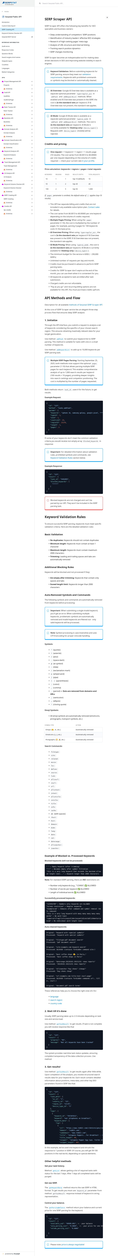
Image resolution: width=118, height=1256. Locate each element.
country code (56, 1003)
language (54, 996)
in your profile (88, 161)
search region (56, 1000)
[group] (74, 418)
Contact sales (94, 207)
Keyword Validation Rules (61, 458)
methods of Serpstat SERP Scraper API (85, 305)
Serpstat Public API (13, 17)
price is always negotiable (73, 1244)
